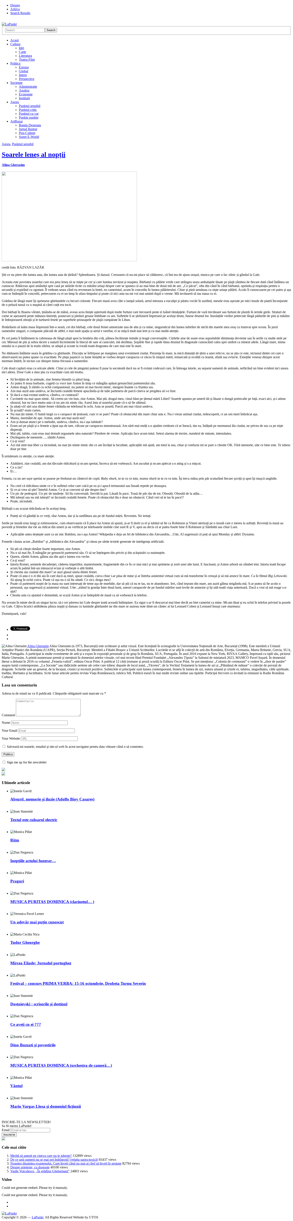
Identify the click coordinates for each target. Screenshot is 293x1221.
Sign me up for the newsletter (26, 762)
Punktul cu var (29, 113)
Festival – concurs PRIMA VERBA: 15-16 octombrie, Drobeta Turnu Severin (78, 983)
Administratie (28, 86)
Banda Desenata (30, 125)
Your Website (11, 738)
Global (23, 71)
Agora (14, 102)
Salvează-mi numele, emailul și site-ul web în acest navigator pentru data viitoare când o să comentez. (75, 746)
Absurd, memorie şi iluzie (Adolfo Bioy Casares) (52, 799)
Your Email (9, 730)
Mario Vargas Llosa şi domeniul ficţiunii (45, 1106)
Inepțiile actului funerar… (33, 860)
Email (6, 1130)
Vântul (16, 1085)
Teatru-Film (27, 59)
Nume (6, 722)
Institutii (24, 98)
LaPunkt (37, 1217)
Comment (8, 715)
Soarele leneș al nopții (33, 154)
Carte (22, 52)
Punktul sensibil (29, 106)
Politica (15, 63)
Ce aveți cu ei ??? (25, 1024)
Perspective (26, 79)
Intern (23, 75)
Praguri (17, 881)
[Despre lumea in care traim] (9, 24)
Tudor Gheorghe (25, 942)
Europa (24, 67)
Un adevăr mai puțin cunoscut (37, 922)
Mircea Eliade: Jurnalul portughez (40, 963)
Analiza (24, 90)
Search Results (20, 13)
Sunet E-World (29, 137)
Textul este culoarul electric (33, 820)
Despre (15, 5)
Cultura (15, 44)
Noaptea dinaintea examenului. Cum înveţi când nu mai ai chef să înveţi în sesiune (65, 1163)
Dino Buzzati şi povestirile (33, 1045)
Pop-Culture (27, 133)
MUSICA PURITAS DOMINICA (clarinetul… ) (52, 901)
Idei (21, 48)
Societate (16, 83)
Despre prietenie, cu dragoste (30, 1167)
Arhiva (15, 9)
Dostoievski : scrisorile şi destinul (38, 1004)
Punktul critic (28, 110)
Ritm (14, 840)
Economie (26, 94)
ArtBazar (16, 121)
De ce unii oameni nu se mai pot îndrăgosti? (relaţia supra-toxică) (54, 1159)
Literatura (25, 55)
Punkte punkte (28, 117)
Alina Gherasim (13, 165)
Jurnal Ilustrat (28, 129)
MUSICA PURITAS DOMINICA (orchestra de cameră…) (61, 1065)
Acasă (14, 40)
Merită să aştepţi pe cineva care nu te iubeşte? (41, 1156)
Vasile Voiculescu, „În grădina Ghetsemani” (39, 1171)
